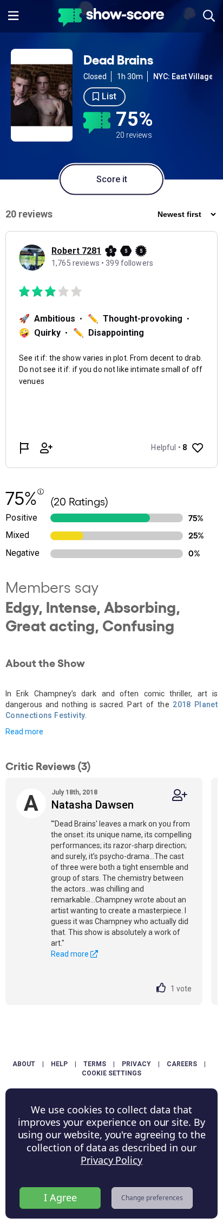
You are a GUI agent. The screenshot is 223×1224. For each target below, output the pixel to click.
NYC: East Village (183, 76)
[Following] (179, 795)
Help (59, 1064)
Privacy (136, 1064)
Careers (182, 1064)
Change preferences (152, 1197)
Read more (24, 731)
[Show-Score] (111, 18)
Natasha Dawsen (92, 804)
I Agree (60, 1197)
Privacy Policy (111, 1160)
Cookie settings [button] (111, 1073)
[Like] (163, 988)
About (23, 1064)
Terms (94, 1064)
